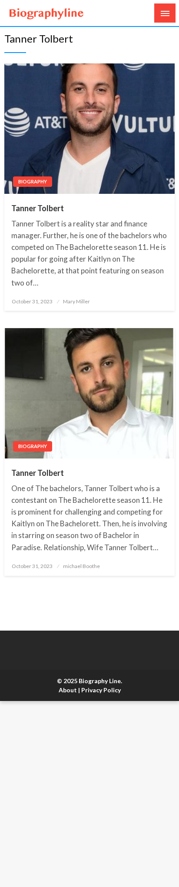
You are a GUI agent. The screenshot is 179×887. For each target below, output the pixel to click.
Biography (32, 181)
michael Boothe (81, 566)
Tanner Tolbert (37, 208)
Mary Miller (76, 301)
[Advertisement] (89, 794)
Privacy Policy (101, 690)
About (68, 690)
